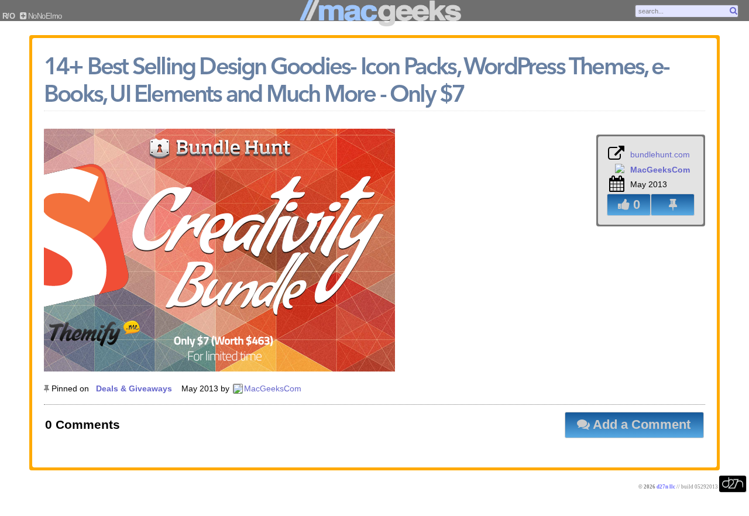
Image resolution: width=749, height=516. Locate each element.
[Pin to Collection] (673, 205)
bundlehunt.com (660, 154)
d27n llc (666, 487)
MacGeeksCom (272, 388)
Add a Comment (640, 424)
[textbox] (686, 11)
